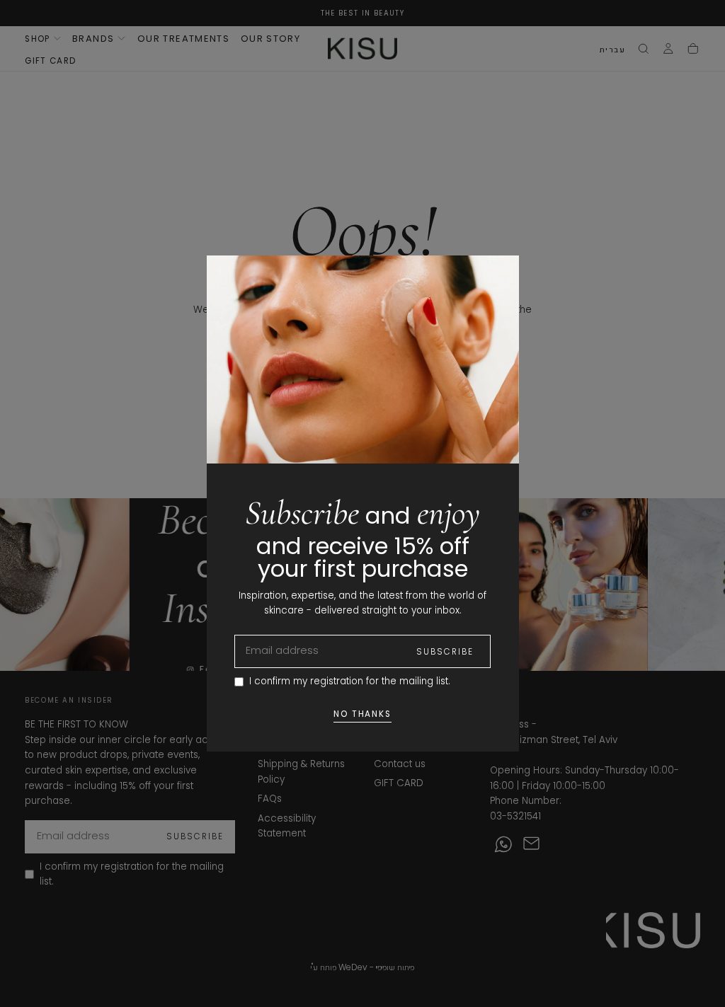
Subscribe (445, 651)
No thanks (362, 714)
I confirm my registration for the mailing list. (349, 681)
